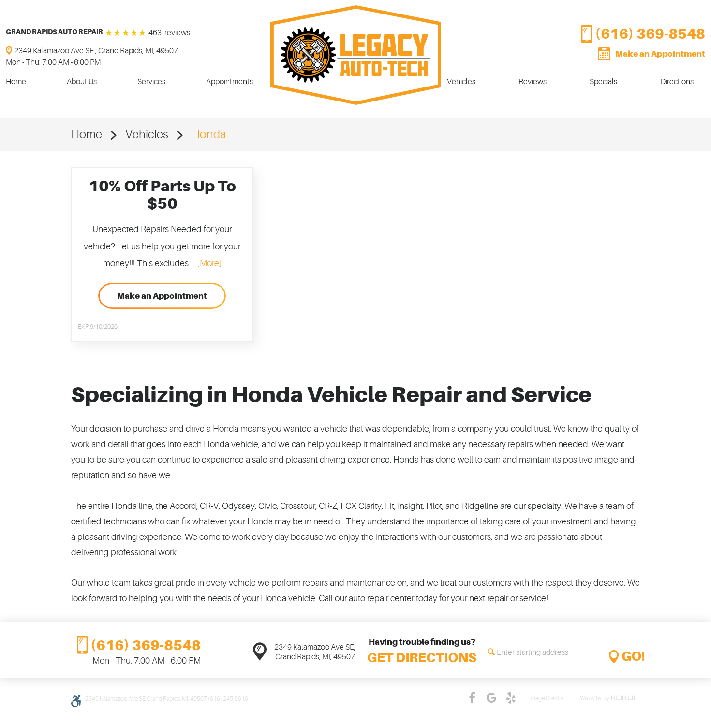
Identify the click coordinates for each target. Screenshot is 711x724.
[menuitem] (16, 81)
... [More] (205, 263)
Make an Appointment (660, 53)
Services (151, 81)
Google (491, 698)
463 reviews (169, 33)
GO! (634, 656)
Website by (609, 698)
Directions (677, 81)
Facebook (472, 698)
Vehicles (461, 81)
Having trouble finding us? (421, 651)
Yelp (511, 698)
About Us (82, 81)
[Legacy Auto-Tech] (355, 55)
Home (16, 81)
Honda (209, 134)
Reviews (532, 81)
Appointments (229, 81)
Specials (603, 81)
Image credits (546, 698)
